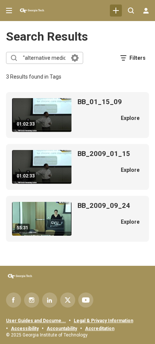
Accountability (62, 328)
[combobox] (44, 58)
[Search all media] (131, 11)
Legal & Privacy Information (103, 320)
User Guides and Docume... (36, 320)
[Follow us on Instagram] (31, 300)
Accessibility (25, 328)
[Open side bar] (9, 11)
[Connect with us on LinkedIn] (49, 300)
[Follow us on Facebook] (13, 300)
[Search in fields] (75, 58)
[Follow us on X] (67, 300)
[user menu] (146, 11)
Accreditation (99, 328)
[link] (116, 11)
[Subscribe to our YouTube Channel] (85, 300)
